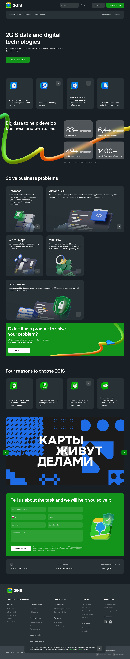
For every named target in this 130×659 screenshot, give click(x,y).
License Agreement (76, 547)
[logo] (14, 5)
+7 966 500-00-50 (19, 568)
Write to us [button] (19, 350)
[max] (11, 564)
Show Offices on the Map (110, 564)
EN (84, 5)
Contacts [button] (98, 5)
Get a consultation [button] (18, 60)
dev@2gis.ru (106, 568)
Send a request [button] (21, 549)
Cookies (79, 649)
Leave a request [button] (115, 5)
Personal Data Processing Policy (46, 550)
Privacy (71, 649)
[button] (6, 452)
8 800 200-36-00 (64, 568)
